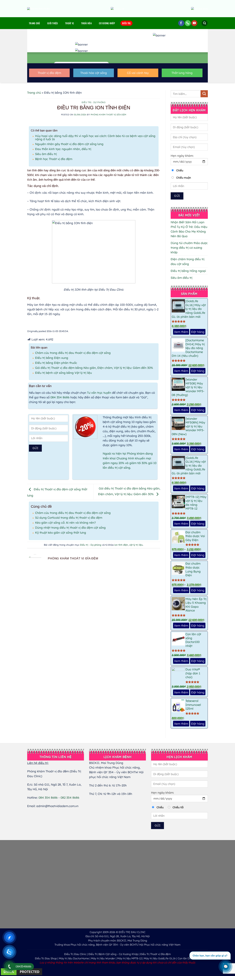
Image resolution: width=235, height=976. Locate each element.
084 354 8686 (60, 397)
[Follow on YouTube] (194, 23)
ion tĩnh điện (121, 544)
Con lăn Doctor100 (189, 958)
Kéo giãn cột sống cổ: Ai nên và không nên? (65, 522)
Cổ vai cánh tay (138, 73)
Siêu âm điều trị (46, 154)
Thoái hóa (86, 23)
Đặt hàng (197, 332)
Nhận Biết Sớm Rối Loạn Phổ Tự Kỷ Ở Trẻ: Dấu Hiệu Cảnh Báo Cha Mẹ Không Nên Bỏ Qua (189, 229)
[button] (204, 23)
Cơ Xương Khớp (107, 23)
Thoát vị (69, 23)
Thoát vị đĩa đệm (49, 73)
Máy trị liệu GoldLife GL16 (160, 958)
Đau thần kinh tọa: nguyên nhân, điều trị (63, 149)
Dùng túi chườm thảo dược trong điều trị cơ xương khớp (189, 247)
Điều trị (126, 23)
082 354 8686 (70, 797)
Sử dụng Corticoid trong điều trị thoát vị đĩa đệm (68, 517)
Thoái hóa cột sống (93, 73)
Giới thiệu (52, 23)
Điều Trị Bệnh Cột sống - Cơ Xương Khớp (113, 954)
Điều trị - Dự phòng (93, 102)
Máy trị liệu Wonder (103, 958)
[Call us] (188, 23)
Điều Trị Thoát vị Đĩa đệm (155, 954)
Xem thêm (181, 332)
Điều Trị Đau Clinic (75, 954)
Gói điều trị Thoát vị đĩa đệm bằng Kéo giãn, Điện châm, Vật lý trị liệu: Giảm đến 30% (94, 368)
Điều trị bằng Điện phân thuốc (56, 363)
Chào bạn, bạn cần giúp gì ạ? (210, 955)
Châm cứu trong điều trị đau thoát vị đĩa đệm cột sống (73, 353)
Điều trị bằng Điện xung (51, 358)
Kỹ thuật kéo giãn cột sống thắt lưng (60, 532)
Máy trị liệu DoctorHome (74, 958)
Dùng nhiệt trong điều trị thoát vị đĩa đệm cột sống (70, 527)
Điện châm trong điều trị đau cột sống (187, 261)
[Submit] (204, 93)
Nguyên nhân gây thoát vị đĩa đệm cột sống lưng (69, 144)
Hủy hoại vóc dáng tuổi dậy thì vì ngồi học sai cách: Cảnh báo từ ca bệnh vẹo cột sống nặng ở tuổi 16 (95, 137)
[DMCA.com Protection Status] (21, 971)
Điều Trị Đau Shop (46, 958)
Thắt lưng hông (182, 73)
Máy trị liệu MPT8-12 (129, 958)
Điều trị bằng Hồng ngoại (188, 271)
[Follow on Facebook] (181, 23)
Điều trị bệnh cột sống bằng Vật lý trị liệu (63, 372)
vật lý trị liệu (136, 544)
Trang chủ (34, 23)
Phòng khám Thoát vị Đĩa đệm (108, 114)
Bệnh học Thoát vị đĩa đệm (53, 159)
